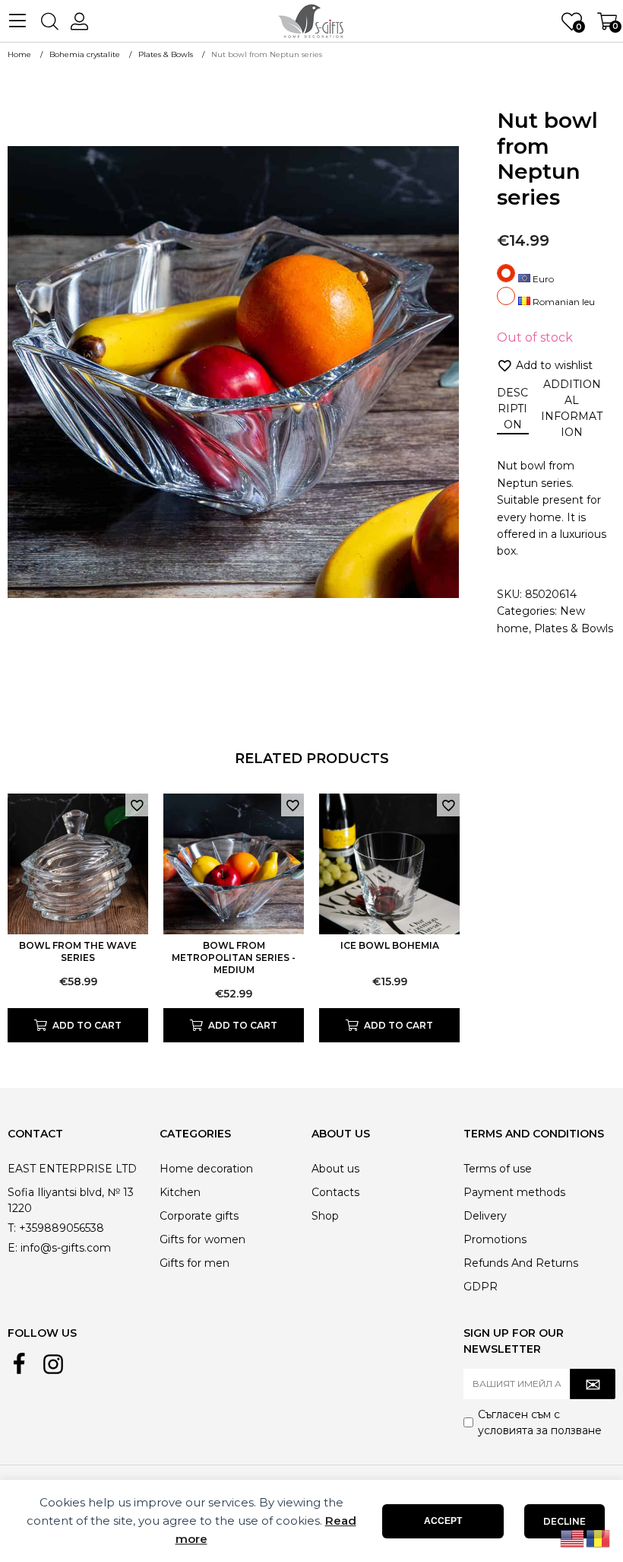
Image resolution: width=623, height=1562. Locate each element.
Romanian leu (562, 301)
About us (335, 1168)
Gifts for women (202, 1239)
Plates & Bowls (573, 628)
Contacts (335, 1192)
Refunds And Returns (520, 1263)
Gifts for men (194, 1263)
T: (12, 1228)
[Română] (599, 1538)
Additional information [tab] (571, 408)
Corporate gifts (199, 1216)
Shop (325, 1216)
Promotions (495, 1239)
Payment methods (514, 1192)
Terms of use (497, 1168)
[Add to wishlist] (136, 805)
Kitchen (180, 1192)
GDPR (480, 1286)
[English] (573, 1538)
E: (12, 1248)
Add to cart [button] (87, 1025)
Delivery (485, 1216)
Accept (443, 1521)
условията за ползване (540, 1430)
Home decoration (206, 1168)
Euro (542, 279)
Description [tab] (512, 408)
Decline (564, 1521)
